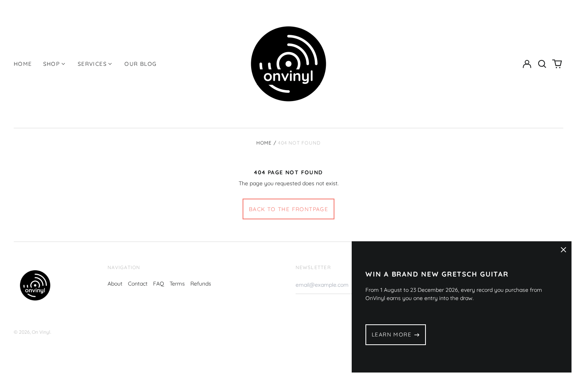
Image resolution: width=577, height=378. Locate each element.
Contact (138, 283)
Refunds (200, 283)
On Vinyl (41, 332)
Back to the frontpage (288, 209)
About (115, 283)
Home (23, 63)
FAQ (158, 283)
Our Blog (140, 63)
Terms (177, 283)
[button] (542, 64)
